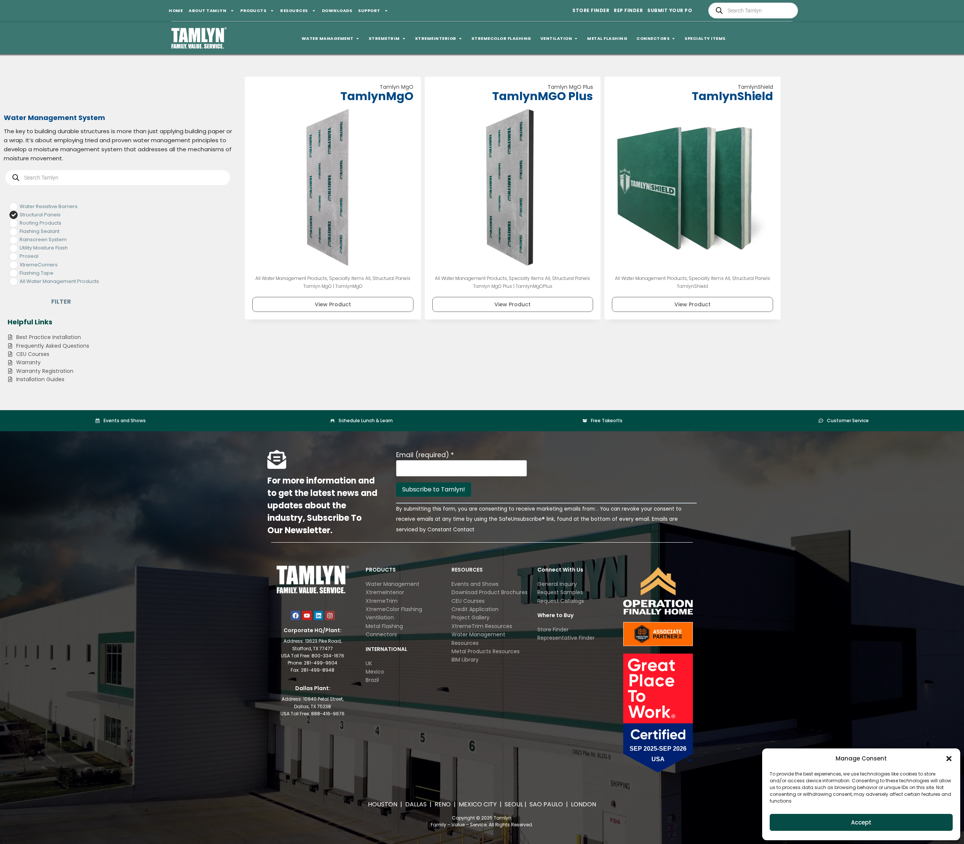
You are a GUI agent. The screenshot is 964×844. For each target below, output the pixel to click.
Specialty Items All (350, 278)
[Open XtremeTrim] (404, 38)
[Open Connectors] (673, 38)
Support (369, 11)
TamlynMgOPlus (534, 286)
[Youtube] (307, 615)
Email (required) (425, 454)
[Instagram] (330, 615)
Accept (861, 822)
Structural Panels (391, 278)
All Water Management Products (291, 278)
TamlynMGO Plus (542, 96)
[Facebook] (295, 615)
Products (253, 11)
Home (176, 11)
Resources (294, 11)
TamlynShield (755, 87)
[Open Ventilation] (576, 38)
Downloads (337, 11)
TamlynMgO (376, 96)
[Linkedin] (318, 615)
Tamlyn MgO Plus (570, 87)
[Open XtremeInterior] (460, 38)
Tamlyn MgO (396, 87)
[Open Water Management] (357, 38)
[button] (949, 758)
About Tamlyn (207, 11)
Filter (61, 301)
